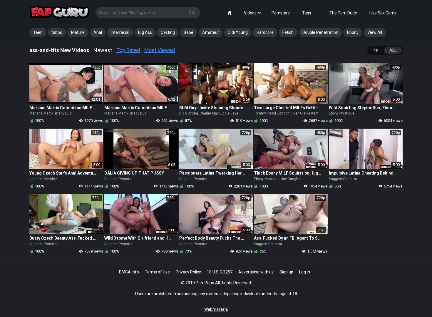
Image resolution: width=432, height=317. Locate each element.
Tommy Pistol (265, 113)
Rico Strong (188, 113)
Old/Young (238, 32)
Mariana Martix (41, 113)
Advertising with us (256, 272)
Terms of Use (157, 272)
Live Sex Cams (382, 13)
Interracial (120, 32)
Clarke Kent (309, 113)
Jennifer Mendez (43, 179)
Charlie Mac (209, 113)
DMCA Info (129, 272)
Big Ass (145, 32)
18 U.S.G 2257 (219, 272)
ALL (392, 50)
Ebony (353, 32)
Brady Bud (63, 113)
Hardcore (265, 32)
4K (376, 50)
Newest (102, 50)
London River (288, 113)
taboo (56, 32)
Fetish (288, 32)
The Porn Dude (343, 13)
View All (374, 32)
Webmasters (216, 309)
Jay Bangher (291, 179)
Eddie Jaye (229, 113)
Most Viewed (159, 50)
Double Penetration (320, 32)
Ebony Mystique (341, 113)
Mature (78, 32)
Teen (38, 32)
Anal (97, 32)
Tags (306, 13)
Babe (188, 32)
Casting (168, 32)
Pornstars (281, 13)
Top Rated (128, 50)
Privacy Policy (188, 272)
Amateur (210, 32)
